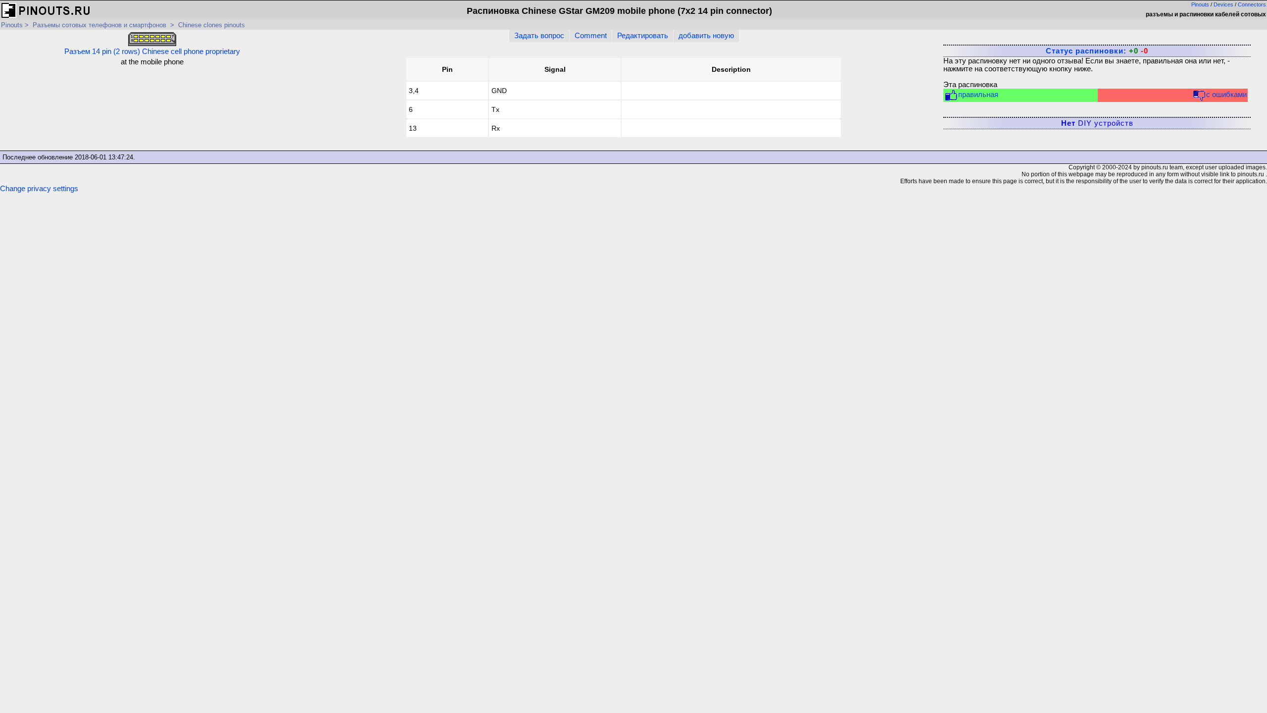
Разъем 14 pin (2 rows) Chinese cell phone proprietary (152, 51)
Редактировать (642, 36)
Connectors (1252, 4)
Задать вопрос (539, 36)
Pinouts (1200, 4)
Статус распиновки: (1097, 51)
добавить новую (706, 36)
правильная (978, 95)
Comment (591, 36)
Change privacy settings (39, 189)
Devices (1223, 4)
